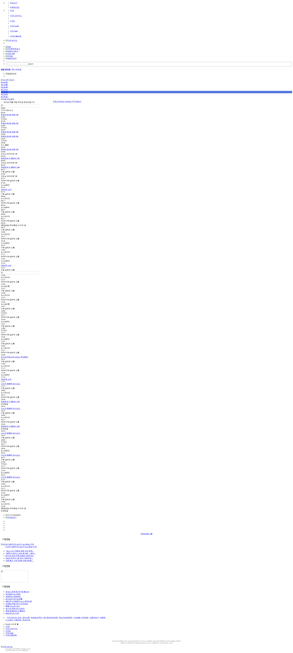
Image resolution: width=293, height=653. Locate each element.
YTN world (14, 26)
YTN (12, 11)
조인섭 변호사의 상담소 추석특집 (14, 357)
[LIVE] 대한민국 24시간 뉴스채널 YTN (21, 547)
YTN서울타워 (15, 36)
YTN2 (12, 21)
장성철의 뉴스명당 (13, 594)
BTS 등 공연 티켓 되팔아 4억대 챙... (19, 556)
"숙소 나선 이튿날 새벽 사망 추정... (19, 551)
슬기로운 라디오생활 (13, 599)
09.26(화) (4, 87)
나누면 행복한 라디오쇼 (10, 384)
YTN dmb (14, 31)
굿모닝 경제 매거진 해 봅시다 (17, 592)
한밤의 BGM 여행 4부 (9, 136)
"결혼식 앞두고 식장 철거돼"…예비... (20, 553)
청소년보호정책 (65, 618)
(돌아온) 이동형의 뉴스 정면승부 (18, 601)
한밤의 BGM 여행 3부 (9, 132)
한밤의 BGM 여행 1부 (9, 115)
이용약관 (17, 620)
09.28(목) (4, 92)
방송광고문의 (36, 618)
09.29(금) (4, 94)
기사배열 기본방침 (80, 618)
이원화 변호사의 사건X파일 (16, 604)
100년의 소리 (6, 190)
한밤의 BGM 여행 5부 (9, 149)
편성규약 (26, 620)
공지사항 (26, 618)
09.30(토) (4, 97)
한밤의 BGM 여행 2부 (9, 123)
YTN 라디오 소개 (14, 618)
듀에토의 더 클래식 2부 (10, 167)
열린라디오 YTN (12, 613)
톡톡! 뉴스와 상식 (12, 606)
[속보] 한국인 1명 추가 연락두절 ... (19, 558)
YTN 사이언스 (16, 16)
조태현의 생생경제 (13, 596)
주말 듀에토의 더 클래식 (15, 611)
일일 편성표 (6, 69)
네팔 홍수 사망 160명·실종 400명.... (19, 561)
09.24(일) (4, 82)
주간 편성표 (16, 69)
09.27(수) (4, 90)
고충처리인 (94, 618)
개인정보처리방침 (50, 618)
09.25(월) (4, 85)
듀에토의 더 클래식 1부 (10, 158)
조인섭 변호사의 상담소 (15, 609)
